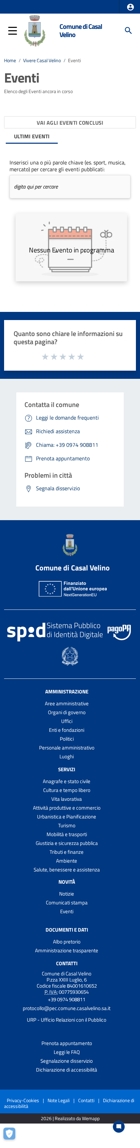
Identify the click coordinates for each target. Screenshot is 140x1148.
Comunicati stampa (67, 902)
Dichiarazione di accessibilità (66, 1070)
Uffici (66, 721)
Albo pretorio (67, 942)
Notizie (66, 894)
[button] (130, 7)
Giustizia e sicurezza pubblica (67, 843)
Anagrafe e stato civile (66, 781)
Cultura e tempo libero (66, 790)
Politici (67, 739)
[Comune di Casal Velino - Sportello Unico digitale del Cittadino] (35, 30)
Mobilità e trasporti (67, 834)
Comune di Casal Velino (80, 30)
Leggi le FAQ (67, 1052)
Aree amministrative (67, 703)
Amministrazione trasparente (66, 950)
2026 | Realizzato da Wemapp (70, 1118)
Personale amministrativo (66, 748)
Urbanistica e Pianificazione (66, 816)
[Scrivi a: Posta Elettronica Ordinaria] (66, 1014)
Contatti (66, 963)
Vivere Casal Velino (42, 60)
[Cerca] (128, 30)
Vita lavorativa (66, 799)
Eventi (66, 911)
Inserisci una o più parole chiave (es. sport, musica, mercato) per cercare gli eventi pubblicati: (68, 165)
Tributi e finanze (67, 852)
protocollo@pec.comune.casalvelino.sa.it (66, 1008)
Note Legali (59, 1100)
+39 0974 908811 (66, 999)
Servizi (66, 769)
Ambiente (66, 861)
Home (10, 60)
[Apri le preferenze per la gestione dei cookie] (11, 1136)
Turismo (66, 825)
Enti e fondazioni (66, 730)
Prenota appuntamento (66, 1043)
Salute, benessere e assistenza (67, 869)
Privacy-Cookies (23, 1100)
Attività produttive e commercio (67, 808)
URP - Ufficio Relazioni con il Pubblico (66, 1020)
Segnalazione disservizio (66, 1061)
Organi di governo (67, 712)
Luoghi (66, 756)
